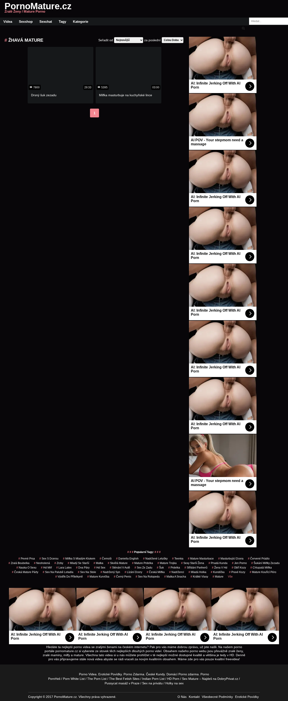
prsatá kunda (218, 563)
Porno (182, 674)
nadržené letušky (155, 558)
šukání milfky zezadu (265, 563)
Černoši (106, 558)
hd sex (99, 567)
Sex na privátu (152, 683)
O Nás (182, 697)
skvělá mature (118, 563)
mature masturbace (201, 558)
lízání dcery (133, 572)
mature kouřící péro (263, 572)
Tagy (62, 21)
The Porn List (96, 678)
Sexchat (45, 21)
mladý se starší (78, 563)
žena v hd (219, 567)
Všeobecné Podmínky (217, 697)
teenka (177, 558)
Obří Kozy (239, 567)
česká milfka (156, 572)
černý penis (122, 576)
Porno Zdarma (134, 674)
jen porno (239, 563)
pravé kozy (237, 572)
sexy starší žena (192, 563)
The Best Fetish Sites (124, 678)
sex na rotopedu (148, 576)
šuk (160, 567)
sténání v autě (120, 567)
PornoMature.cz (38, 9)
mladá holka (197, 572)
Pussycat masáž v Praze (122, 683)
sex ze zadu (143, 567)
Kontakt (194, 697)
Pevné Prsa (26, 558)
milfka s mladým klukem (79, 558)
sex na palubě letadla (58, 572)
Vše (230, 576)
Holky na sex (174, 683)
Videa (7, 21)
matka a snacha (175, 576)
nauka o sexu (26, 567)
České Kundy (155, 674)
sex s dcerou (48, 558)
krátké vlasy (199, 576)
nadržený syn (110, 572)
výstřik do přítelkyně (69, 576)
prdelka (174, 567)
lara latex (64, 567)
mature (218, 576)
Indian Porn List (153, 678)
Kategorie (80, 21)
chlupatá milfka (261, 567)
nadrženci (176, 572)
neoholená (42, 563)
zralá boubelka (19, 563)
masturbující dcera (230, 558)
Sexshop (26, 21)
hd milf (46, 567)
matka (98, 563)
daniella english (127, 558)
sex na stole (87, 572)
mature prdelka (142, 563)
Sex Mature (190, 678)
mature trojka (167, 563)
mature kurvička (98, 576)
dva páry (83, 567)
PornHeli (54, 678)
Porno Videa (88, 674)
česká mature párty (25, 572)
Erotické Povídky (110, 674)
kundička (218, 572)
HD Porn (173, 678)
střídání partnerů (195, 567)
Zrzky (58, 563)
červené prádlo (259, 558)
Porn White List (74, 678)
